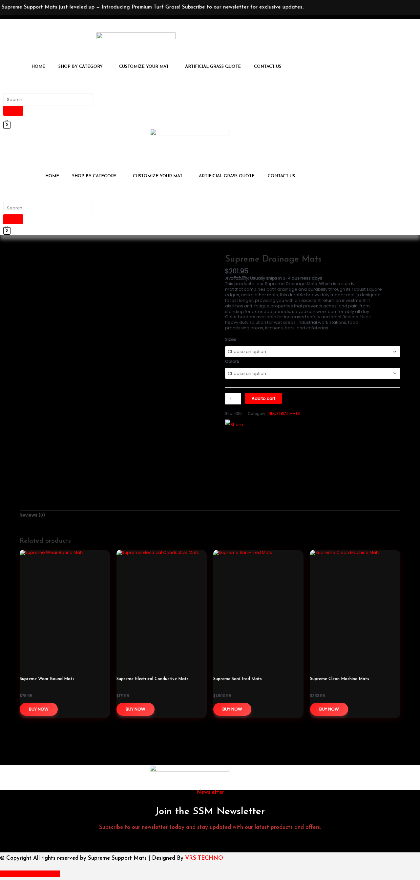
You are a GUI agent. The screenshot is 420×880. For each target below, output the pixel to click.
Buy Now (39, 709)
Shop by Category (80, 67)
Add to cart (263, 398)
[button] (82, 66)
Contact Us (267, 67)
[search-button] (13, 111)
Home (38, 67)
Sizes (230, 339)
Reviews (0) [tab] (32, 515)
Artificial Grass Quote (213, 67)
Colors (232, 361)
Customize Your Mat (144, 67)
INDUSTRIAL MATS (283, 413)
